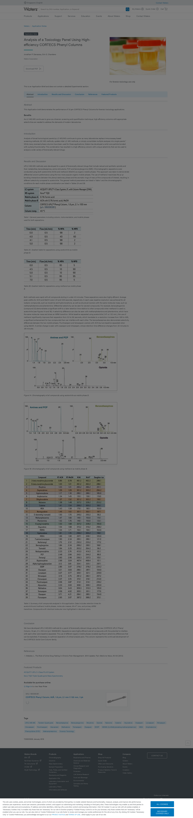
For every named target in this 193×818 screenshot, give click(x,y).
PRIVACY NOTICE (58, 814)
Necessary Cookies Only (162, 812)
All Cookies (162, 804)
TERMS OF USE (75, 814)
